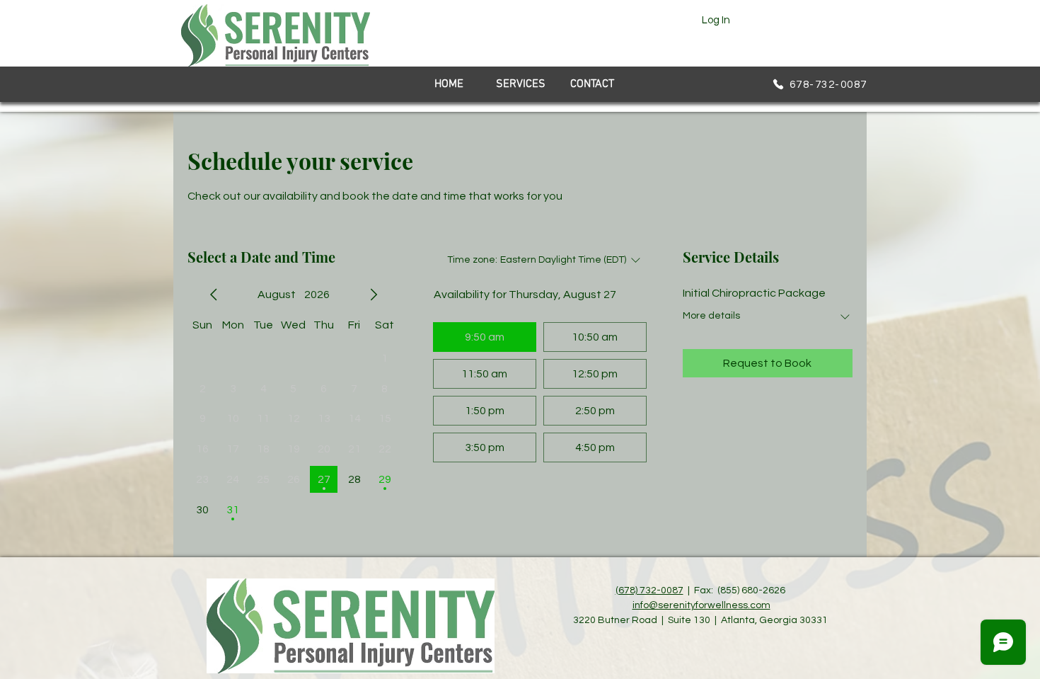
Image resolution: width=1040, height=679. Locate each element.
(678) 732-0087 (649, 590)
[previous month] (213, 294)
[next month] (373, 294)
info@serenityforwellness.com (701, 605)
